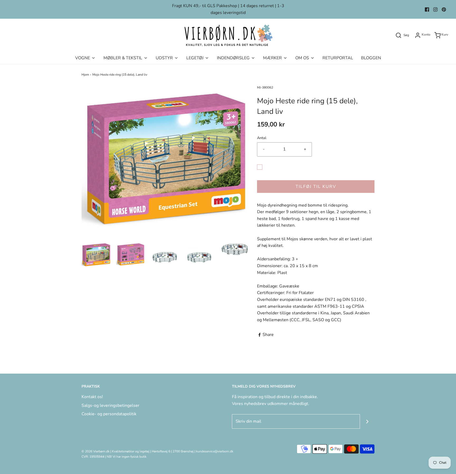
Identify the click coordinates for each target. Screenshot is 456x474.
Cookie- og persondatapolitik (109, 414)
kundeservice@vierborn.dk (214, 451)
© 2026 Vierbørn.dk (96, 451)
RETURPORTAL (337, 58)
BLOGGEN (371, 58)
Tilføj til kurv (316, 186)
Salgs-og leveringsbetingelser (110, 405)
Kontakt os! (92, 397)
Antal (261, 137)
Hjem (85, 74)
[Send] (367, 421)
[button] (96, 254)
